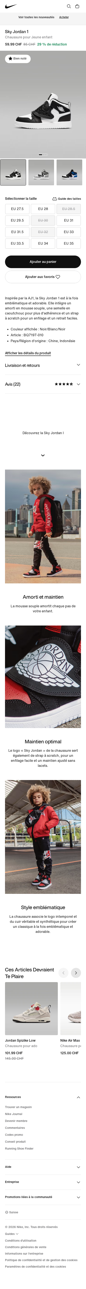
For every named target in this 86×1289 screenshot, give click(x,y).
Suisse (13, 1212)
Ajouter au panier (43, 262)
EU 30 (43, 220)
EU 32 (43, 232)
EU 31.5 (17, 232)
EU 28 (43, 209)
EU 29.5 (17, 220)
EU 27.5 (17, 209)
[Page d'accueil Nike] (11, 6)
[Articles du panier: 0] (77, 6)
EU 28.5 (68, 209)
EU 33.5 (17, 243)
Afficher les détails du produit (28, 353)
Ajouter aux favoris (39, 277)
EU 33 (69, 232)
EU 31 (68, 220)
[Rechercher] (69, 6)
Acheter (64, 17)
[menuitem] (12, 1233)
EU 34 (43, 243)
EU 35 (69, 243)
